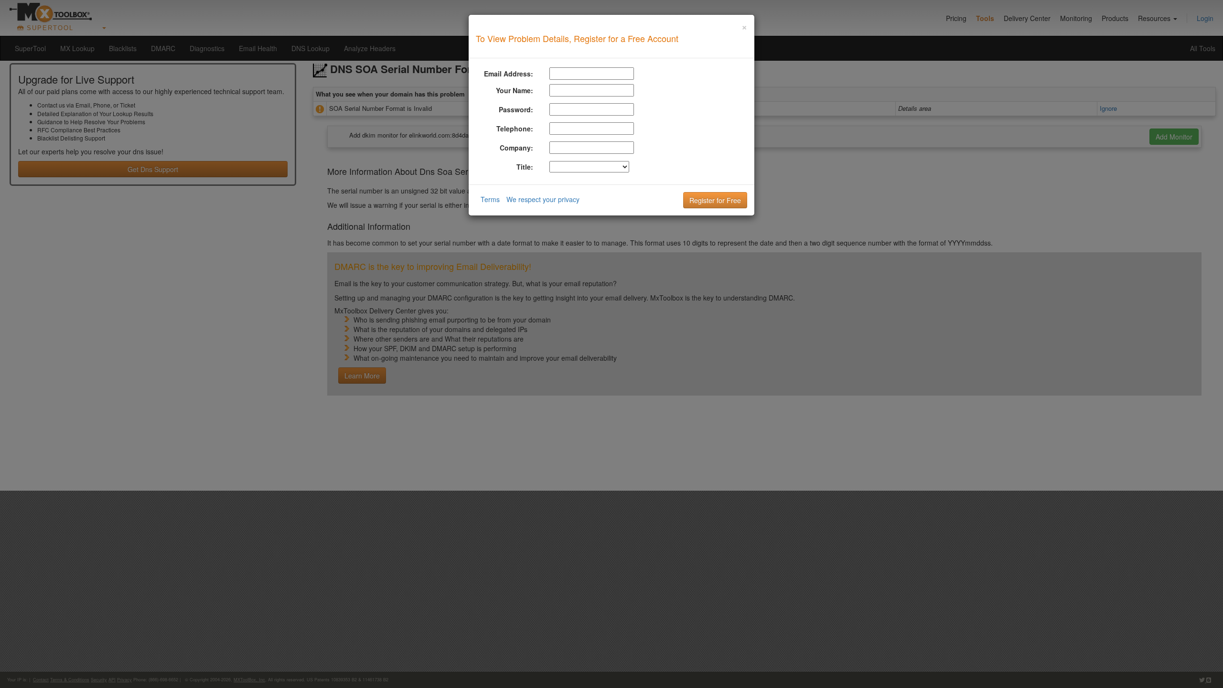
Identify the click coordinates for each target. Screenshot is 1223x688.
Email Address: (508, 73)
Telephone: (514, 128)
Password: (516, 109)
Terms (490, 199)
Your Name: (514, 90)
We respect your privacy (542, 199)
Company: (516, 147)
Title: (524, 167)
